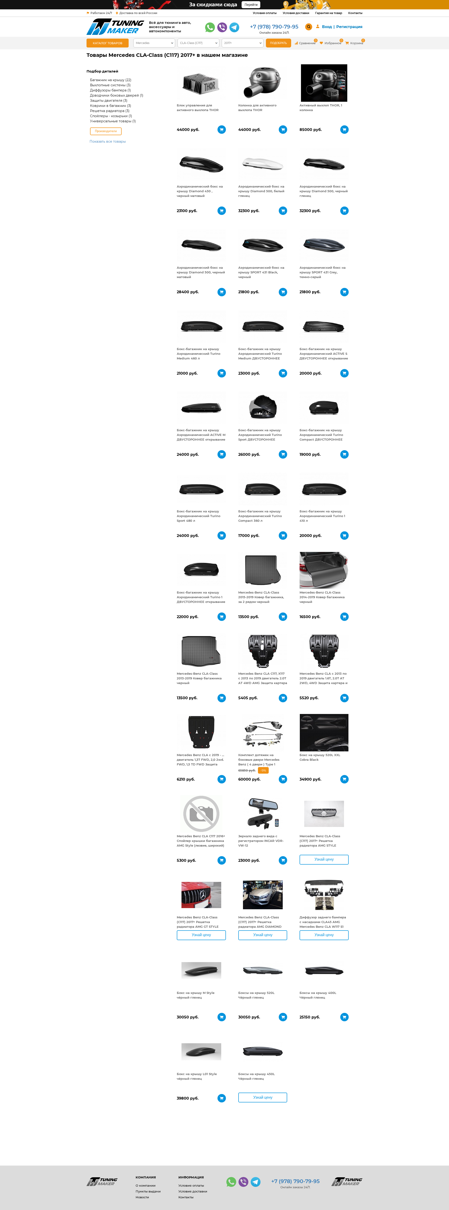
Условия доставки (296, 13)
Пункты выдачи (148, 1191)
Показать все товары (108, 141)
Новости (142, 1197)
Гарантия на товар (328, 13)
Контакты (355, 13)
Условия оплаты (265, 13)
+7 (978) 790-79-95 (274, 27)
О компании (146, 1185)
